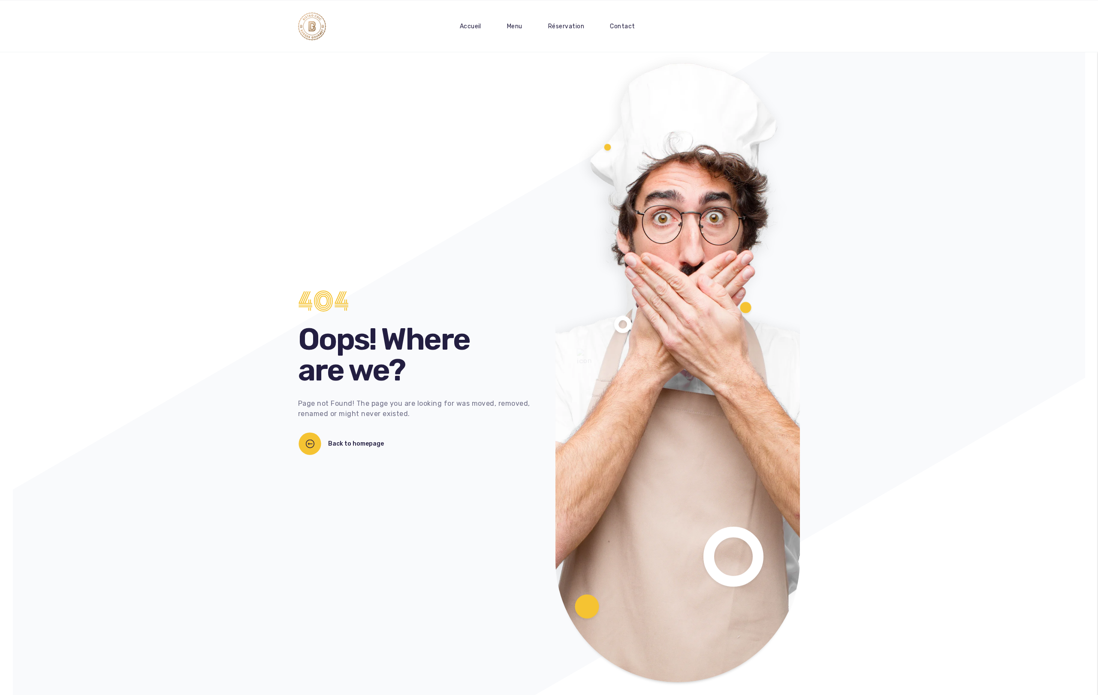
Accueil (470, 26)
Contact (622, 26)
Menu (514, 26)
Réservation (566, 26)
